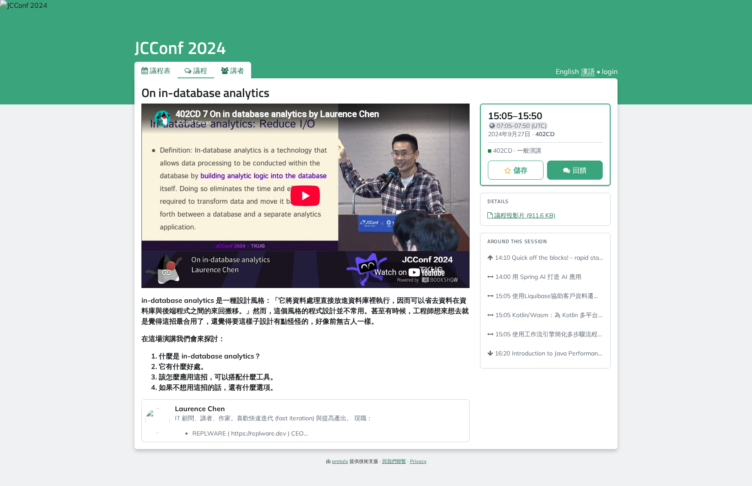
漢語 (588, 71)
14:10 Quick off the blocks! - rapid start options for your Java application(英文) (548, 257)
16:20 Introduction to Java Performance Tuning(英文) (548, 353)
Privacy (418, 461)
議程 (199, 70)
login (610, 71)
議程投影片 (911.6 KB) (524, 215)
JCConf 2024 (180, 47)
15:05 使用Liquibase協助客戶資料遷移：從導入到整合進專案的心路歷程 (548, 296)
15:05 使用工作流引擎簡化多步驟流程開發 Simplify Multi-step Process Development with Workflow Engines (548, 334)
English (567, 71)
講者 (236, 70)
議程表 (159, 70)
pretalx (340, 461)
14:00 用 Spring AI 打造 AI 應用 (537, 277)
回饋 (580, 170)
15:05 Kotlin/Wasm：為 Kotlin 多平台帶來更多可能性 (548, 315)
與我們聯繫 (394, 461)
